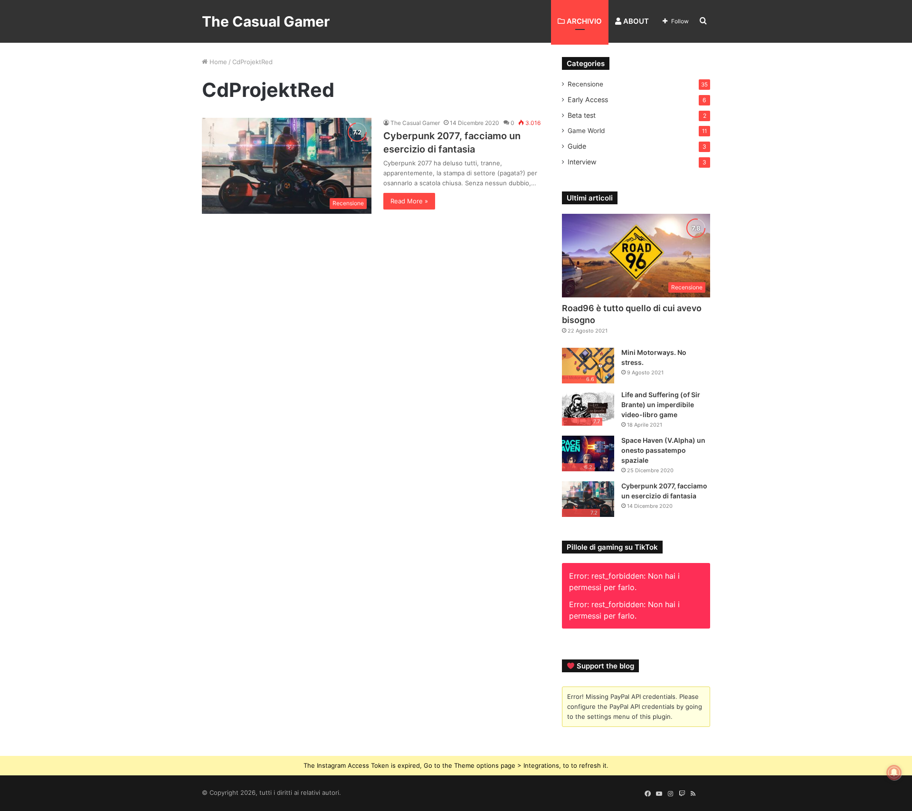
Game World (586, 130)
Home (217, 62)
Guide (577, 146)
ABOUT (635, 21)
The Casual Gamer (415, 122)
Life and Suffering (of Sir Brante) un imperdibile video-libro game (660, 405)
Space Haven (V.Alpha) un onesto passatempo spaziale (663, 450)
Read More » (409, 201)
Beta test (582, 115)
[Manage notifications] (894, 772)
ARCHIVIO (583, 21)
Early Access (588, 99)
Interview (582, 162)
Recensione (585, 84)
